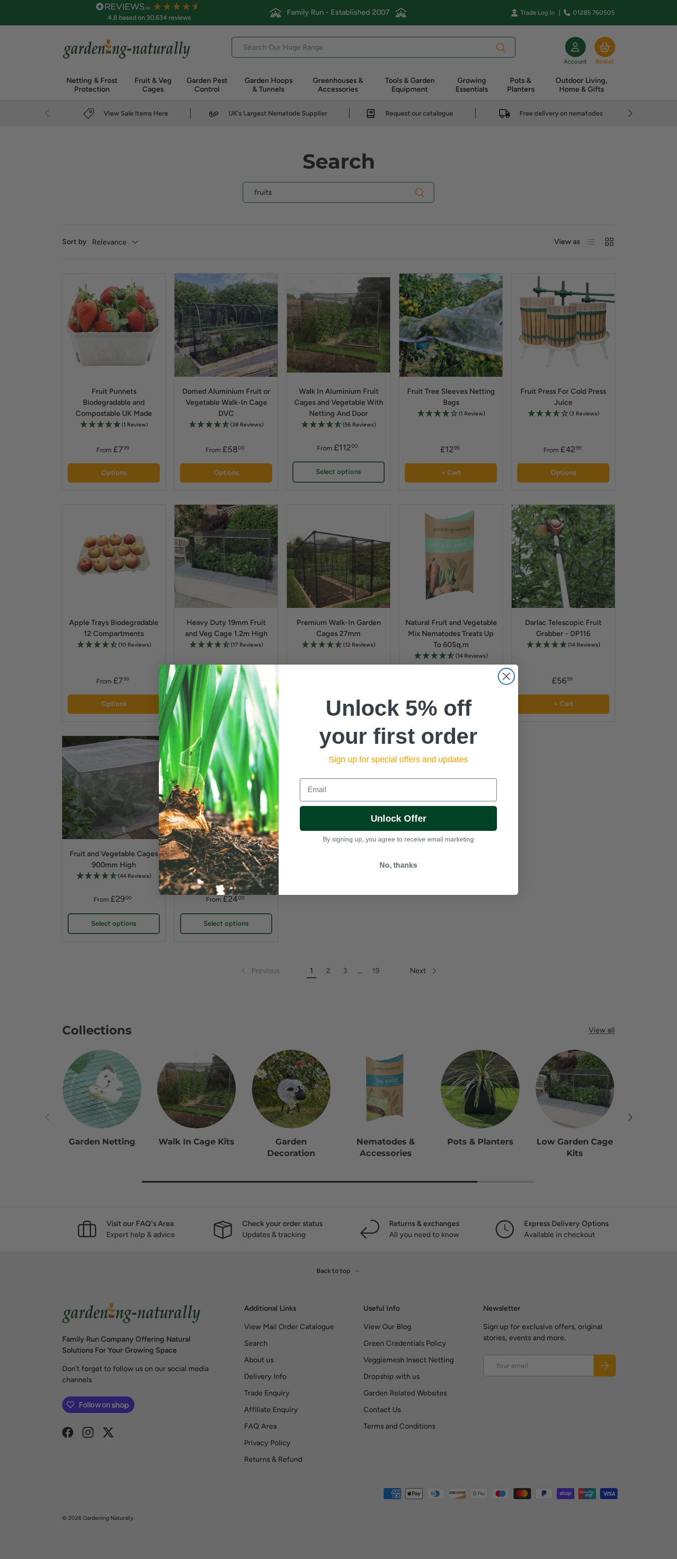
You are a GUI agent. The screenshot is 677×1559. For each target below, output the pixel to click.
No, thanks (398, 865)
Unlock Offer (398, 818)
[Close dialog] (506, 676)
